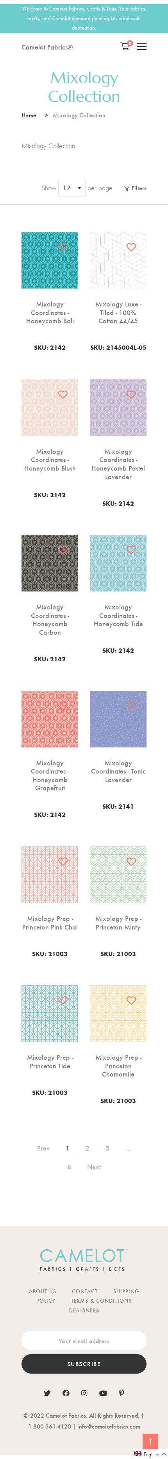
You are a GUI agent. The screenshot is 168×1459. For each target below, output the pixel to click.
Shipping (126, 1291)
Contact (85, 1291)
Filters (139, 188)
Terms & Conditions (101, 1300)
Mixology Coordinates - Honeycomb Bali (50, 312)
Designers (84, 1310)
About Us (42, 1291)
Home (28, 115)
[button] (150, 1454)
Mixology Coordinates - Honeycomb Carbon (50, 619)
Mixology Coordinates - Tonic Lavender (118, 771)
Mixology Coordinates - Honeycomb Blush (50, 459)
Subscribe (84, 1364)
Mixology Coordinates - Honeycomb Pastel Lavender (118, 463)
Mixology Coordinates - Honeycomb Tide (118, 615)
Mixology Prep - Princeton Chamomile (118, 1065)
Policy (45, 1300)
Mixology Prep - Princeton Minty (118, 922)
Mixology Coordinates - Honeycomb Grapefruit (50, 775)
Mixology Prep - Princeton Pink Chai (50, 922)
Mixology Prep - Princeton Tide (50, 1061)
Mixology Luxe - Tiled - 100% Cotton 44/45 (118, 312)
